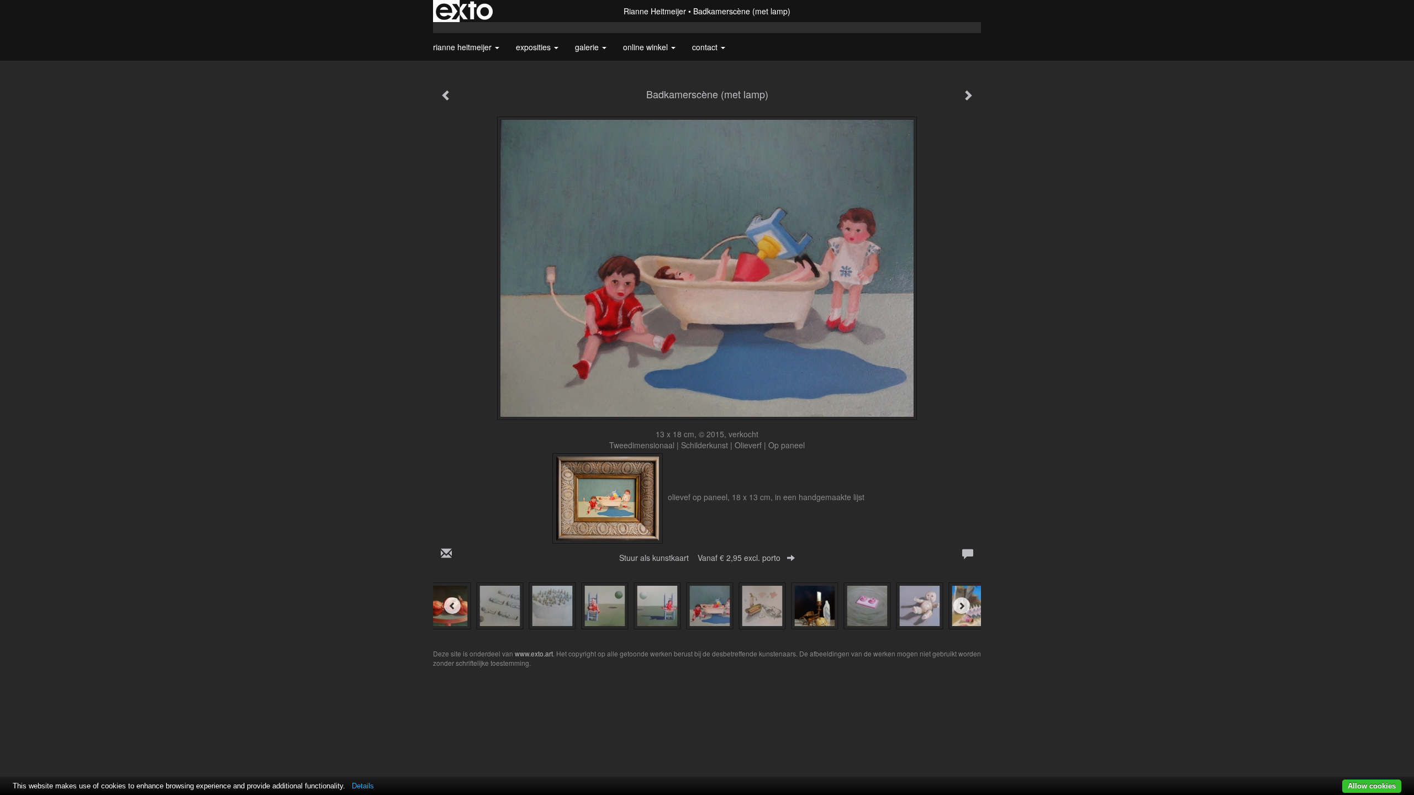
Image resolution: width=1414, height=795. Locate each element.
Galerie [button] (588, 46)
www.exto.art (534, 653)
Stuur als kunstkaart (699, 557)
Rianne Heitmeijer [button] (463, 46)
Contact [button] (706, 46)
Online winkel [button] (646, 46)
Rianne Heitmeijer (655, 11)
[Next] (961, 605)
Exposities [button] (534, 46)
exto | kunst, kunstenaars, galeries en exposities (464, 11)
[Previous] (452, 605)
